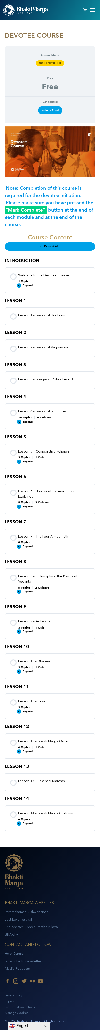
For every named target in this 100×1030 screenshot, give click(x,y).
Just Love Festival (18, 919)
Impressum (12, 1001)
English (22, 1026)
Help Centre (14, 954)
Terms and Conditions (20, 1007)
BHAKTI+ (11, 934)
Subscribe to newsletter (23, 961)
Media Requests (17, 969)
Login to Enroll (50, 110)
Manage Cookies (16, 1013)
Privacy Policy (13, 995)
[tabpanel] (50, 177)
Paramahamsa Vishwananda (26, 912)
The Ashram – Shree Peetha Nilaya (31, 927)
